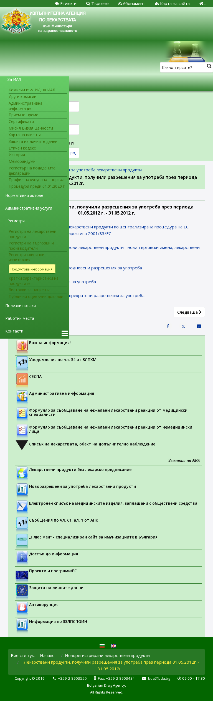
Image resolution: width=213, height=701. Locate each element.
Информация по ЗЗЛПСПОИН (58, 621)
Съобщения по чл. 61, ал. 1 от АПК (63, 520)
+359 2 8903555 (72, 678)
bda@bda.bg (159, 678)
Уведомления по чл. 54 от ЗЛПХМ (63, 359)
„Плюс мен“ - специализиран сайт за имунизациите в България (93, 537)
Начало (47, 655)
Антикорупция (44, 604)
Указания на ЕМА (184, 460)
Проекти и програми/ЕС (53, 570)
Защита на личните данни (56, 587)
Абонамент (133, 3)
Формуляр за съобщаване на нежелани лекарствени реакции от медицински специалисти (108, 412)
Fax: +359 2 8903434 (116, 678)
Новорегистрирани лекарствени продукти (107, 655)
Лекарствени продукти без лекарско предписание (80, 469)
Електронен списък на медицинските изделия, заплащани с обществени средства (113, 503)
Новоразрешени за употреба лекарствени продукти (82, 486)
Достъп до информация (53, 553)
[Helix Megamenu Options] (65, 333)
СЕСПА (35, 376)
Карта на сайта (174, 3)
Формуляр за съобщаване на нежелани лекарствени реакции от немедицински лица (110, 429)
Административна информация (61, 393)
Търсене (99, 3)
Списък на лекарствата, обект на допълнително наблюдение (92, 444)
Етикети (68, 3)
